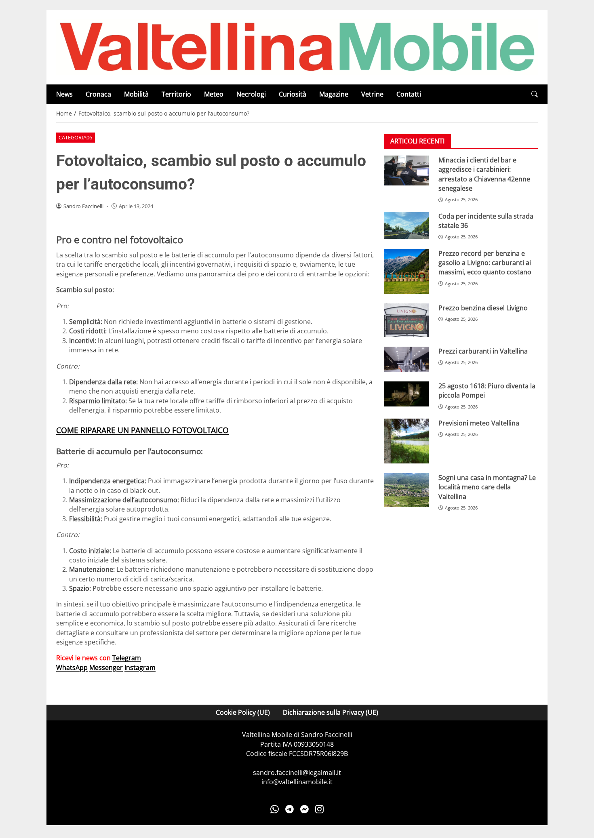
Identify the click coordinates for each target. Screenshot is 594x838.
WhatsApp (72, 667)
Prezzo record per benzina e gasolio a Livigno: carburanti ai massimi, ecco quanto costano (484, 263)
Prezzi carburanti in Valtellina (483, 351)
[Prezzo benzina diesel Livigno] (406, 320)
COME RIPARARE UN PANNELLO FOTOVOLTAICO (142, 430)
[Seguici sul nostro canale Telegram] (289, 809)
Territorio (176, 94)
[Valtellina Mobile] (297, 46)
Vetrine (372, 94)
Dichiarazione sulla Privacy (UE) (330, 712)
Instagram (140, 667)
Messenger (106, 667)
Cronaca (98, 94)
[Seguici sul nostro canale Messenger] (304, 809)
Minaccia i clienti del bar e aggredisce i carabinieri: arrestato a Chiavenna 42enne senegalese (484, 174)
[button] (534, 94)
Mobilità (136, 94)
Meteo (213, 94)
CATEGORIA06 (75, 137)
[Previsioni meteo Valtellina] (406, 441)
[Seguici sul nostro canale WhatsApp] (274, 809)
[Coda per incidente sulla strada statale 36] (406, 225)
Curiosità (292, 94)
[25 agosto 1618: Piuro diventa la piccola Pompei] (406, 394)
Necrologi (251, 94)
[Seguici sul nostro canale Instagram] (319, 809)
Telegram (126, 657)
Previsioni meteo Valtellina (478, 423)
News (64, 94)
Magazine (333, 94)
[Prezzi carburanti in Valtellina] (406, 359)
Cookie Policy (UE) (243, 712)
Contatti (408, 94)
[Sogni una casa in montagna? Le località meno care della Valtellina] (406, 490)
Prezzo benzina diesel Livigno (483, 307)
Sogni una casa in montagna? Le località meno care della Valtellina (487, 487)
